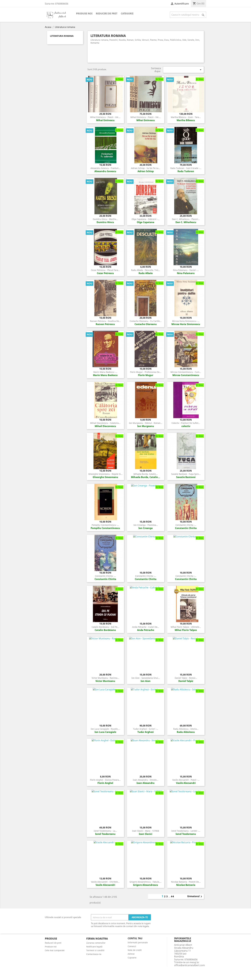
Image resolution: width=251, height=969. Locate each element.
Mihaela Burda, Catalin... (145, 474)
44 (172, 896)
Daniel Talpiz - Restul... (186, 678)
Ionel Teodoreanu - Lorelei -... (185, 831)
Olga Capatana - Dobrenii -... (145, 219)
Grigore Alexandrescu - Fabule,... (146, 882)
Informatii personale (138, 942)
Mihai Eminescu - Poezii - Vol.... (105, 117)
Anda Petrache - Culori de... (145, 627)
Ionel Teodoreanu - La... (105, 831)
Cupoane (132, 957)
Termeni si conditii (95, 950)
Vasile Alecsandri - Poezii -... (185, 780)
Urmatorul (195, 896)
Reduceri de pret (106, 13)
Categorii (127, 13)
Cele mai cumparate (54, 950)
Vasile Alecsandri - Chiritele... (105, 882)
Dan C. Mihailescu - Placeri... (186, 219)
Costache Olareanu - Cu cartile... (146, 321)
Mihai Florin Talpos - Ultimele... (186, 627)
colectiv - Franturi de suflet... (186, 423)
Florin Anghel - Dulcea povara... (105, 780)
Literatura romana (61, 36)
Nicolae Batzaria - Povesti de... (186, 882)
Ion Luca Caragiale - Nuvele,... (105, 729)
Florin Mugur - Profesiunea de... (145, 372)
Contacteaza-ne (93, 954)
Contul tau (135, 938)
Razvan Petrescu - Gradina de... (105, 321)
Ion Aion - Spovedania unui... (145, 678)
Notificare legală (94, 946)
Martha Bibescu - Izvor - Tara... (186, 117)
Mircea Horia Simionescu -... (185, 321)
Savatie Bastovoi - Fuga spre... (185, 474)
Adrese (131, 953)
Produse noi (84, 13)
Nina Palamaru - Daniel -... (186, 270)
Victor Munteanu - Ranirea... (105, 678)
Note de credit (135, 950)
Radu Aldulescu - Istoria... (185, 729)
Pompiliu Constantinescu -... (105, 525)
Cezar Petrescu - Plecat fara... (105, 270)
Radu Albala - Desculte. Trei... (145, 270)
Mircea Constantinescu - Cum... (186, 372)
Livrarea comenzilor (95, 942)
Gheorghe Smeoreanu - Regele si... (105, 474)
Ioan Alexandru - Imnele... (145, 780)
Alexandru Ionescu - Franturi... (105, 168)
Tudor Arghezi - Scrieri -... (145, 729)
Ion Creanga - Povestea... (145, 525)
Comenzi (132, 946)
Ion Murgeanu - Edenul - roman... (145, 423)
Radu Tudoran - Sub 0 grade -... (185, 168)
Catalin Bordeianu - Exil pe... (105, 627)
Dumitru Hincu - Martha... (105, 219)
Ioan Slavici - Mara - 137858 (145, 831)
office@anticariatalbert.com (189, 965)
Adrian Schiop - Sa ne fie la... (145, 168)
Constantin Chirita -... (185, 525)
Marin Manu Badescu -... (105, 372)
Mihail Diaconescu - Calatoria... (105, 423)
